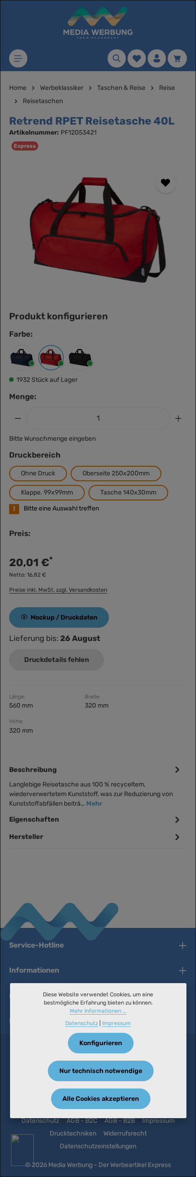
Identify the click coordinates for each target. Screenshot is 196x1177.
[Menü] (18, 58)
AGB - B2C (82, 1121)
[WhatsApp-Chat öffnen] (22, 1150)
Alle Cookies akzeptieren (100, 1099)
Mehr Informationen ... (98, 1011)
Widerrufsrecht (125, 1133)
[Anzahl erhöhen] (178, 418)
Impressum (158, 1121)
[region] (98, 229)
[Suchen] (117, 58)
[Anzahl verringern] (17, 418)
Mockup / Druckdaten (64, 617)
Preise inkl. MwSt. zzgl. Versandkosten (58, 590)
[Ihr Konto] (157, 58)
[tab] (95, 786)
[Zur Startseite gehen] (98, 23)
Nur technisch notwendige (100, 1071)
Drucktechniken (73, 1133)
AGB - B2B (119, 1121)
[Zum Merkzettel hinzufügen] (165, 182)
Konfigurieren (100, 1043)
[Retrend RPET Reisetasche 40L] (97, 229)
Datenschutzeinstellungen (98, 1146)
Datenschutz (40, 1121)
